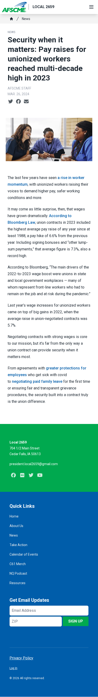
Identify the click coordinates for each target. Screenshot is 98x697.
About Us (16, 526)
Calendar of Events (24, 554)
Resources (17, 583)
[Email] (26, 102)
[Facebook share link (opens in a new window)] (18, 102)
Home (14, 516)
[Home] (11, 19)
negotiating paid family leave (37, 381)
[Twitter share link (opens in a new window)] (11, 102)
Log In (13, 668)
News (26, 19)
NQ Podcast (18, 573)
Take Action (18, 545)
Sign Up (75, 621)
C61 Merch (18, 564)
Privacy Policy (21, 658)
